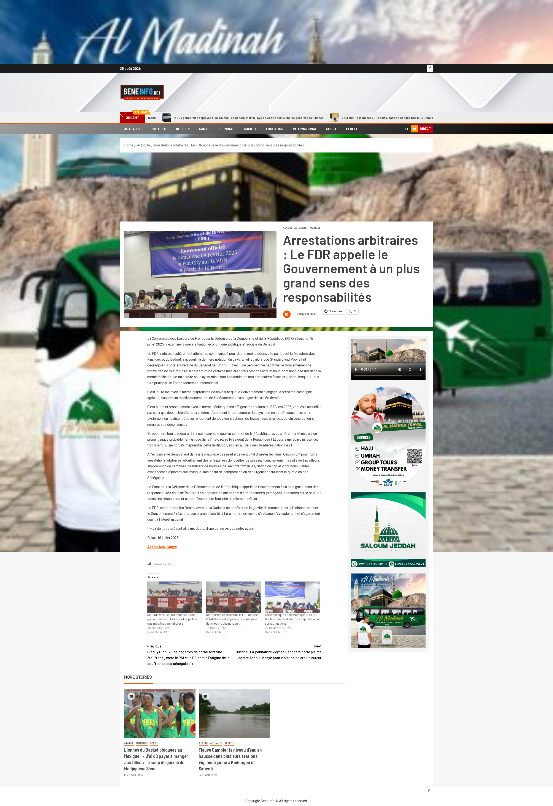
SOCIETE (250, 129)
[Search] (407, 129)
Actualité (300, 228)
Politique (314, 228)
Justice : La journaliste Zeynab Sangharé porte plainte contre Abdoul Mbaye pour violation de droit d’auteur (278, 652)
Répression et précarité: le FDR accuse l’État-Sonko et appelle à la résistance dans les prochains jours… (232, 619)
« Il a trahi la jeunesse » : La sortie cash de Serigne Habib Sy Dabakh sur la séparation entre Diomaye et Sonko (307, 117)
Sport (154, 743)
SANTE (204, 129)
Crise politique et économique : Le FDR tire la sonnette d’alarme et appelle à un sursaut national (292, 619)
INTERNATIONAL (305, 129)
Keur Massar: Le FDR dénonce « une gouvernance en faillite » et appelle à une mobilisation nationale (172, 619)
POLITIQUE (159, 129)
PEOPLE (352, 129)
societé (229, 743)
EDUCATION (274, 129)
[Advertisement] (276, 185)
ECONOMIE (226, 129)
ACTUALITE (132, 129)
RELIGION (183, 129)
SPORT (331, 129)
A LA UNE (287, 228)
